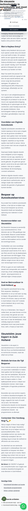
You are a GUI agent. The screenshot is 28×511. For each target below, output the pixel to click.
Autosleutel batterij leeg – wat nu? (13, 505)
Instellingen (15, 22)
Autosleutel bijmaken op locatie (14, 484)
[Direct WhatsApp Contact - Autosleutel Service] (23, 506)
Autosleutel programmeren (13, 488)
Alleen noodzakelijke (14, 26)
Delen (25, 19)
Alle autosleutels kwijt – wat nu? (12, 502)
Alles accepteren (14, 29)
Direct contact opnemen (12, 491)
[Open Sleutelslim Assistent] (4, 499)
